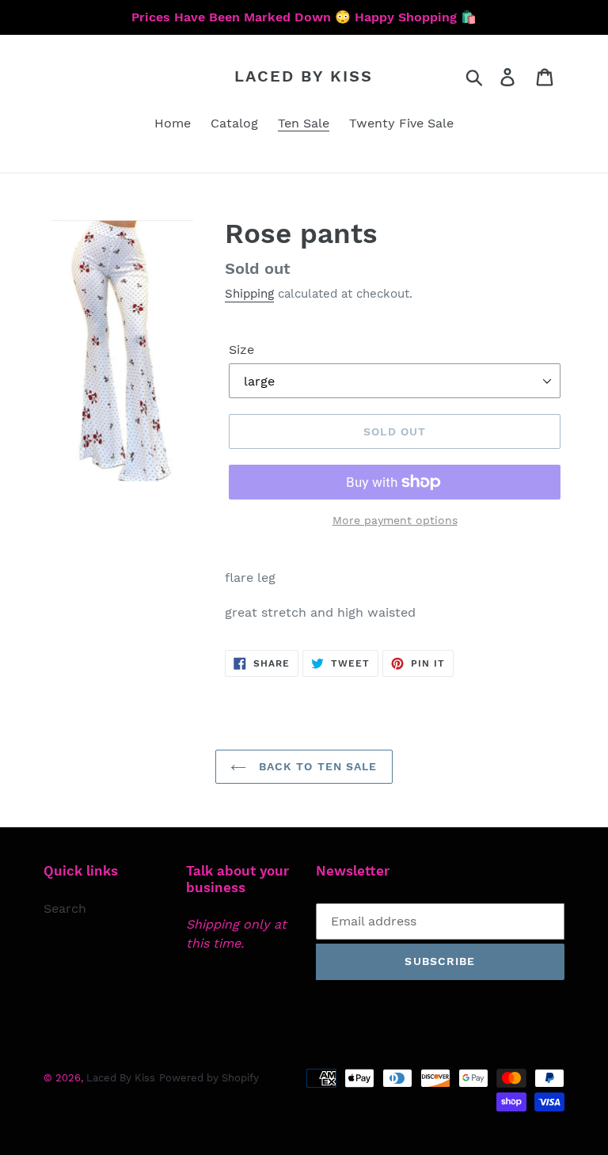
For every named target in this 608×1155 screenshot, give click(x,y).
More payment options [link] (395, 520)
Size (241, 349)
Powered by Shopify (209, 1078)
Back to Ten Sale (315, 766)
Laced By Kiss (303, 75)
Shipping (249, 294)
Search (65, 908)
